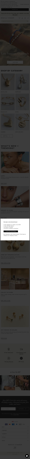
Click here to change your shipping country (15, 235)
